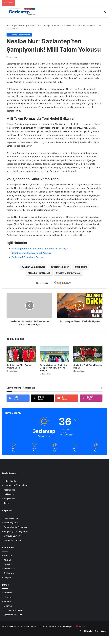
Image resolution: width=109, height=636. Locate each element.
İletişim (103, 631)
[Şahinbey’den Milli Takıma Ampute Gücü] (21, 354)
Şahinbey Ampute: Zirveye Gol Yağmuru (31, 253)
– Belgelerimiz (8, 498)
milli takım (81, 266)
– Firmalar (6, 601)
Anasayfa (12, 25)
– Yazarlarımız (8, 490)
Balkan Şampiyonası (34, 266)
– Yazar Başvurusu (10, 518)
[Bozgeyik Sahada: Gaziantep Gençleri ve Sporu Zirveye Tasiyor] (54, 354)
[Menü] (3, 13)
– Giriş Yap (7, 555)
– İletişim (6, 503)
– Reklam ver (8, 573)
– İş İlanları (7, 606)
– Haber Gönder (9, 481)
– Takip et (6, 577)
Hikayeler (88, 631)
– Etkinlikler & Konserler (12, 610)
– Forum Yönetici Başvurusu (14, 527)
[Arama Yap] (105, 13)
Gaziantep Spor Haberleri (49, 25)
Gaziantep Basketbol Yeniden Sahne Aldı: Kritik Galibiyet (39, 248)
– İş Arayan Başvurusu (12, 536)
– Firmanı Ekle (8, 569)
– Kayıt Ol (6, 560)
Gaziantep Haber (46, 626)
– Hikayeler (7, 597)
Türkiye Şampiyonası (68, 272)
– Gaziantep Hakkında (12, 615)
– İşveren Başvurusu (11, 540)
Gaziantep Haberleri (27, 25)
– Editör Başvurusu (10, 523)
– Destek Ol (7, 564)
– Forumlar (7, 593)
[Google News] (62, 283)
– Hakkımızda (8, 494)
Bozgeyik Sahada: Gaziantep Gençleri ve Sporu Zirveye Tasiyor (53, 368)
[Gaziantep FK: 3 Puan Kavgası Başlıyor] (87, 354)
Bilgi (96, 631)
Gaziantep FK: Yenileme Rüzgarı (27, 257)
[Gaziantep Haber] (22, 11)
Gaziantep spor (60, 266)
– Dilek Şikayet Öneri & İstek (15, 485)
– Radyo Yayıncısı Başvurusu (15, 531)
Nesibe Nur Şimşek (39, 272)
